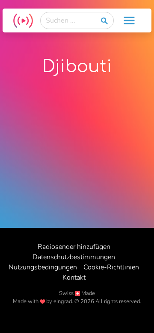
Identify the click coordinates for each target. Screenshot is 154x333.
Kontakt (74, 277)
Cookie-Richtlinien (111, 267)
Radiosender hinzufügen (74, 246)
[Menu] (129, 20)
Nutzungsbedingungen (43, 267)
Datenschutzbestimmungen (74, 257)
